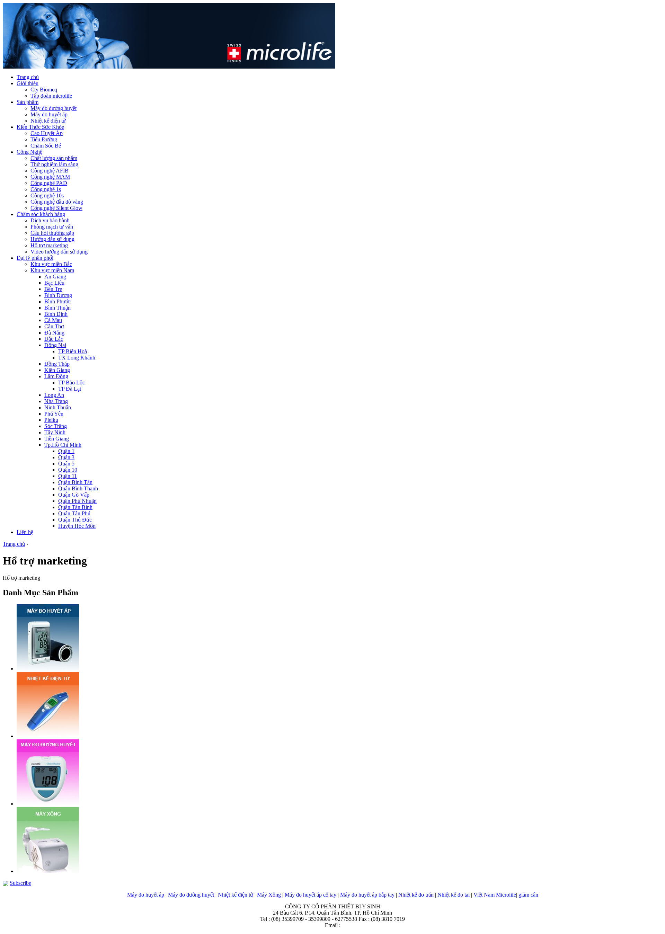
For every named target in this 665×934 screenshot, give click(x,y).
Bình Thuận (57, 308)
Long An (54, 395)
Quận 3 (66, 457)
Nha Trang (56, 401)
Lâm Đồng (56, 376)
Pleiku (51, 420)
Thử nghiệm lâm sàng (54, 164)
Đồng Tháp (57, 364)
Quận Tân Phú (74, 513)
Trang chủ (28, 77)
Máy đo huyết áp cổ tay (310, 895)
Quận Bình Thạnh (78, 488)
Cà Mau (53, 320)
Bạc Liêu (54, 283)
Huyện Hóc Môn (77, 526)
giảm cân (528, 895)
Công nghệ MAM (50, 177)
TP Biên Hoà (72, 351)
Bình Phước (57, 301)
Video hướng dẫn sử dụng (59, 252)
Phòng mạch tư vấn (51, 227)
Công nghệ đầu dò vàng (56, 202)
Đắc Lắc (53, 339)
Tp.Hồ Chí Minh (62, 445)
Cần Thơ (54, 326)
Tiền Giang (56, 439)
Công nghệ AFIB (49, 171)
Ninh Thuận (57, 407)
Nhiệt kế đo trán (416, 895)
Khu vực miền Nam (52, 270)
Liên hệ (25, 532)
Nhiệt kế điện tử (48, 121)
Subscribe (20, 883)
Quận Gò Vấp (73, 495)
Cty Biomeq (43, 89)
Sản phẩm (27, 102)
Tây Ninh (54, 432)
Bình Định (56, 314)
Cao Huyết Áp (46, 133)
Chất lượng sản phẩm (53, 158)
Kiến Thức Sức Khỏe (40, 127)
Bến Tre (53, 289)
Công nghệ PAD (48, 183)
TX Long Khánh (76, 358)
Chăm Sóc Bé (45, 146)
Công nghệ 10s (47, 195)
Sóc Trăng (55, 426)
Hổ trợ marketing (49, 245)
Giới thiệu (27, 83)
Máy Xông (269, 895)
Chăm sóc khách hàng (41, 214)
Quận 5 (66, 463)
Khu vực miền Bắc (51, 264)
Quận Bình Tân (75, 482)
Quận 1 (66, 451)
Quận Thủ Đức (75, 520)
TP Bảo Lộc (71, 382)
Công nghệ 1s (45, 189)
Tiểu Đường (43, 139)
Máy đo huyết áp (49, 114)
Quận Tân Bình (75, 507)
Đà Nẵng (54, 333)
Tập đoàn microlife (51, 96)
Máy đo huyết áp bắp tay (367, 895)
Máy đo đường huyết (53, 108)
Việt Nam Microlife (494, 895)
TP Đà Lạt (69, 389)
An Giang (55, 276)
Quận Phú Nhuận (77, 501)
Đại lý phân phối (35, 258)
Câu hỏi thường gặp (52, 233)
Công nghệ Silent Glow (56, 208)
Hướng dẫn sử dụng (52, 239)
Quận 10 (67, 470)
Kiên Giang (57, 370)
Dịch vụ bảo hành (50, 220)
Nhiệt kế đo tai (453, 895)
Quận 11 (67, 476)
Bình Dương (58, 295)
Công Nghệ (29, 152)
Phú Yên (53, 414)
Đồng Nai (55, 345)
